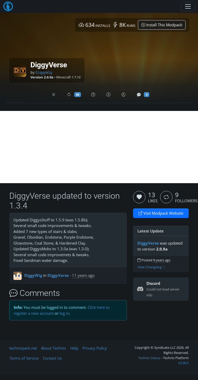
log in (64, 313)
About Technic (53, 348)
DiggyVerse (58, 275)
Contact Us (52, 358)
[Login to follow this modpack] (166, 197)
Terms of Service (24, 358)
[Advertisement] (99, 147)
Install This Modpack (163, 24)
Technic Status (149, 357)
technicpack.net (23, 348)
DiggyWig (44, 72)
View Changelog (149, 267)
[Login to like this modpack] (139, 197)
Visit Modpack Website (162, 213)
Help (74, 348)
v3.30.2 (183, 362)
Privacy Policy (94, 348)
